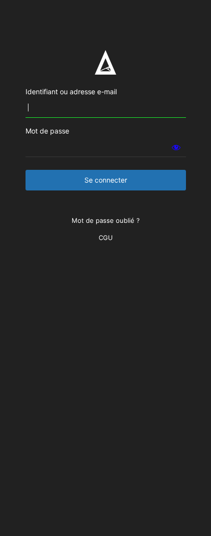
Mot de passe (47, 131)
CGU (106, 237)
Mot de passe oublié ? (106, 220)
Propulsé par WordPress (105, 62)
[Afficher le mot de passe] (176, 147)
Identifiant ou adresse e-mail (71, 91)
